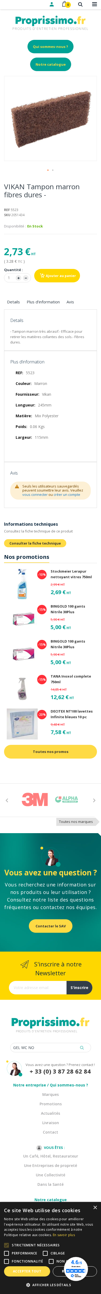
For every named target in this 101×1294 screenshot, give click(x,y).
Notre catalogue (51, 64)
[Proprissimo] (19, 2)
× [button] (95, 1208)
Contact (50, 1132)
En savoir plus (64, 1235)
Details (13, 301)
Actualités (50, 1113)
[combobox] (50, 1047)
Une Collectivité (50, 1174)
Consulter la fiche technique (35, 543)
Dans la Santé (50, 1184)
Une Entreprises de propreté (50, 1165)
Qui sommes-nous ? (50, 46)
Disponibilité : (15, 226)
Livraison (50, 1122)
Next (94, 800)
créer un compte (67, 494)
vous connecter (35, 494)
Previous (6, 800)
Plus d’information (43, 301)
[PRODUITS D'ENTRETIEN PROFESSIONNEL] (50, 1016)
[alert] (50, 1248)
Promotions (51, 1103)
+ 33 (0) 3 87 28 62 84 (60, 1071)
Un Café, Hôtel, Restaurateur (50, 1156)
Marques (50, 1094)
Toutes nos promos (50, 751)
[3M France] (35, 799)
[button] (48, 170)
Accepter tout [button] (27, 1271)
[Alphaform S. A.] (66, 799)
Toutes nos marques (76, 821)
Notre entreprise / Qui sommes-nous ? (50, 1085)
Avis (70, 301)
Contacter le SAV (51, 926)
